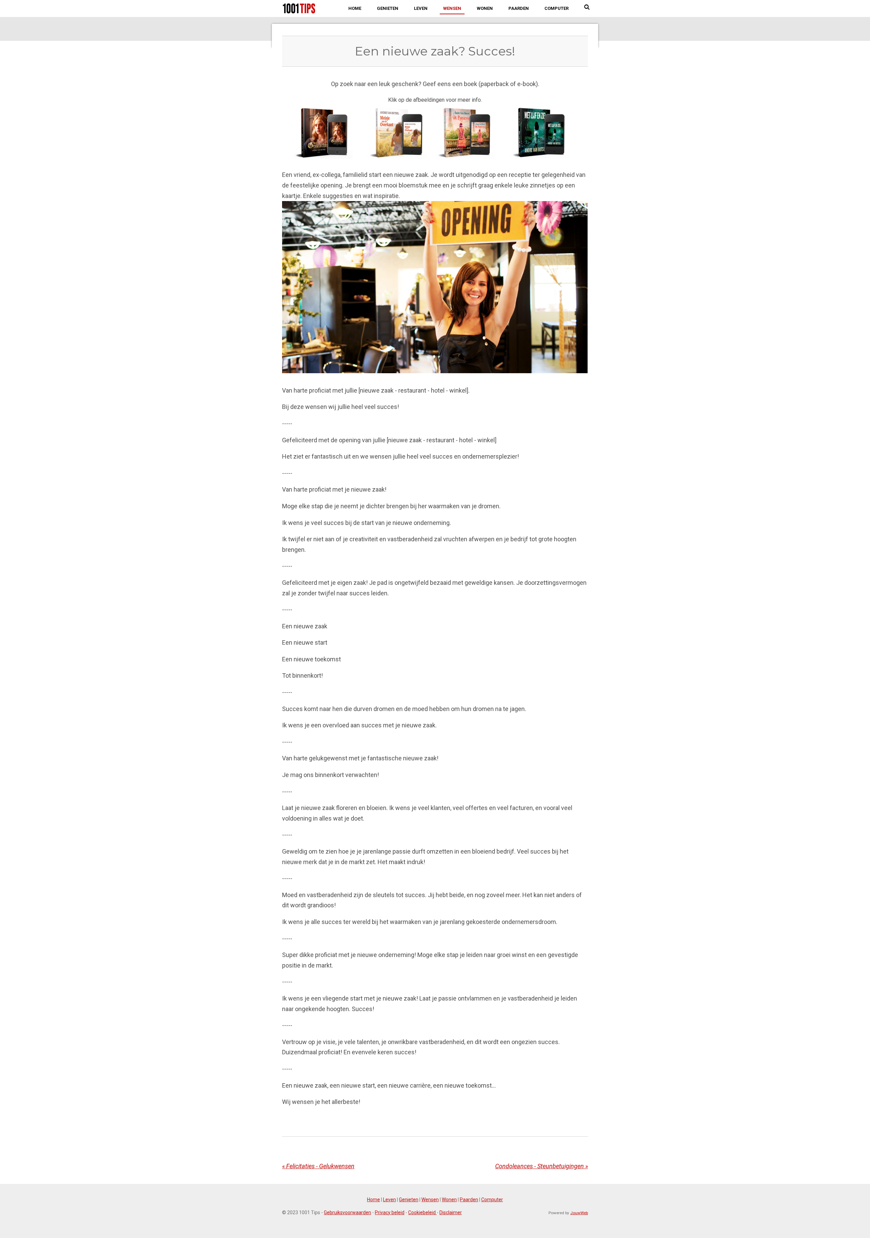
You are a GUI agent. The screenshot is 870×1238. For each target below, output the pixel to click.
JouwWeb (579, 1212)
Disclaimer (450, 1212)
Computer (492, 1199)
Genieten (408, 1199)
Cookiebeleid (422, 1212)
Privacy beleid (389, 1212)
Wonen (449, 1199)
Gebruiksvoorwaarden (347, 1212)
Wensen (430, 1199)
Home (373, 1199)
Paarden (469, 1199)
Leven (389, 1199)
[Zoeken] (587, 7)
